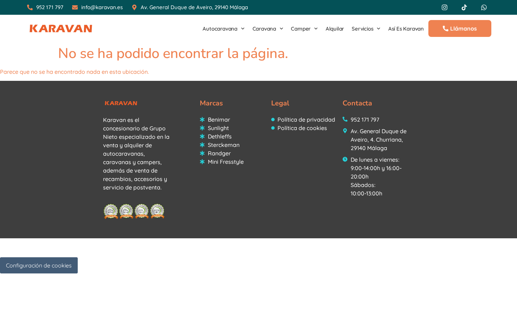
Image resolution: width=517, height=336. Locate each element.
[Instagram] (444, 7)
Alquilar (335, 28)
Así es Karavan (406, 28)
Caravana (264, 28)
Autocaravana (220, 28)
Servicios (362, 28)
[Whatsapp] (484, 7)
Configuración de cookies (39, 265)
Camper (301, 28)
